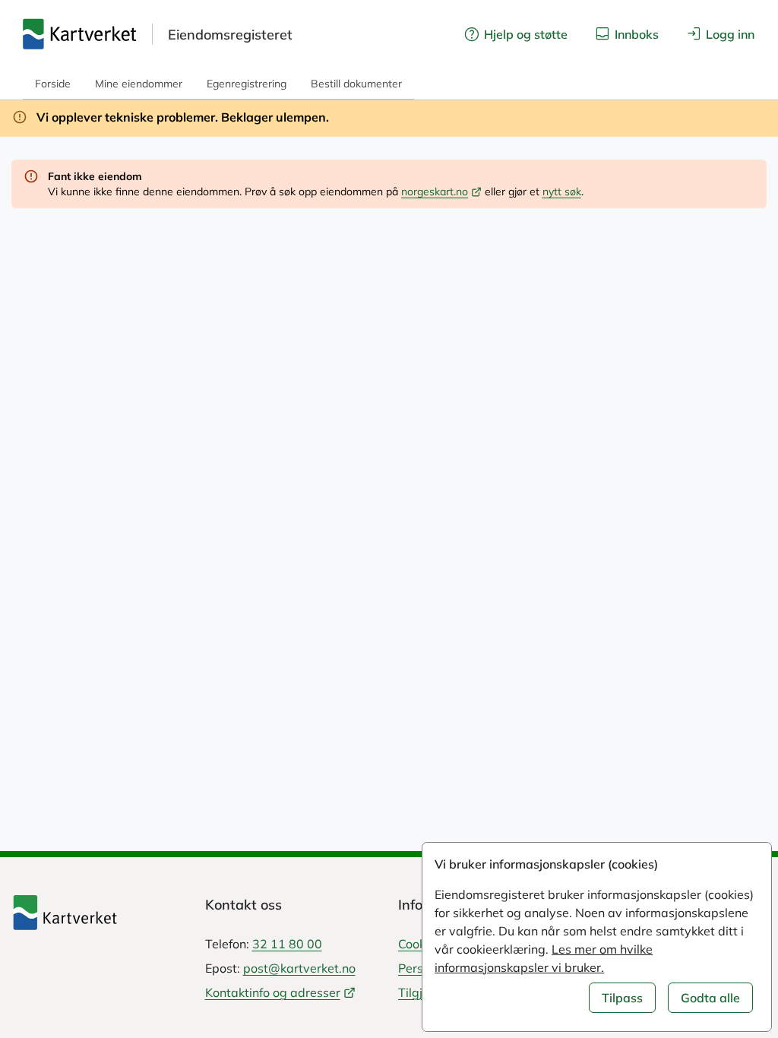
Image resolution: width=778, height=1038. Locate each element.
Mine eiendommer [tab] (138, 83)
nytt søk (561, 191)
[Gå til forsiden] (80, 34)
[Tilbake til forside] (99, 913)
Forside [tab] (53, 83)
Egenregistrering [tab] (246, 83)
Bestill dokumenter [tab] (356, 83)
